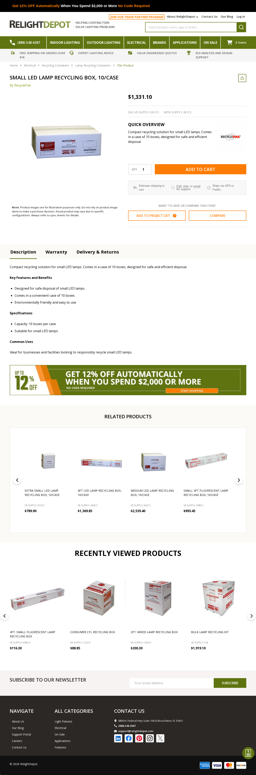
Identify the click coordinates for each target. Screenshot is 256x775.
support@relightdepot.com (135, 731)
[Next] (239, 480)
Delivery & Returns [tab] (97, 252)
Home (14, 65)
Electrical (136, 42)
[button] (39, 56)
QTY (134, 169)
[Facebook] (129, 738)
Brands (159, 42)
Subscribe (230, 683)
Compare (217, 215)
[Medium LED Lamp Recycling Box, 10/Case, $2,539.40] (154, 460)
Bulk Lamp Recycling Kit (210, 632)
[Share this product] (242, 78)
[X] (160, 738)
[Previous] (17, 480)
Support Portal (21, 734)
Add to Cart (200, 169)
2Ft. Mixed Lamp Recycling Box (154, 632)
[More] (197, 17)
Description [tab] (23, 252)
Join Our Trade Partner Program (136, 17)
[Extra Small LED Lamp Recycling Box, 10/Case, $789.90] (48, 460)
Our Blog (227, 16)
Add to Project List (155, 215)
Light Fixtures (63, 721)
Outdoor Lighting (103, 42)
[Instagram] (150, 738)
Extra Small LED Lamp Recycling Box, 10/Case (42, 493)
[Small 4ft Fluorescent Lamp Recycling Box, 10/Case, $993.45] (207, 460)
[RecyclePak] (231, 137)
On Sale (210, 42)
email (196, 186)
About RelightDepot (181, 16)
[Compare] (61, 657)
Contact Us (209, 16)
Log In (241, 16)
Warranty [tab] (56, 252)
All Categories (74, 711)
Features (60, 747)
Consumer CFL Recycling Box (92, 632)
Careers (17, 741)
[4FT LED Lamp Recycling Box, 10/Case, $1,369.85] (101, 460)
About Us (18, 721)
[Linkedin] (118, 738)
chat (185, 186)
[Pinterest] (139, 738)
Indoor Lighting (65, 42)
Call (178, 186)
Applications (185, 42)
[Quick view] (68, 520)
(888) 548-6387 (127, 726)
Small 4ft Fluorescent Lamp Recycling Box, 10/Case (206, 493)
